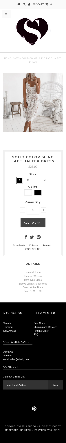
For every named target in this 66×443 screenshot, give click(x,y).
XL (45, 180)
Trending (7, 327)
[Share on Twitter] (32, 238)
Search (7, 323)
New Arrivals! (10, 330)
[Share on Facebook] (26, 238)
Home (7, 58)
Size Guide (19, 245)
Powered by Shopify (47, 430)
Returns (47, 245)
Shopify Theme (47, 426)
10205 (16, 58)
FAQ (36, 334)
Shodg (32, 426)
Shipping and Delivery (45, 327)
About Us (8, 351)
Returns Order (41, 330)
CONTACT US (33, 249)
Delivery (33, 245)
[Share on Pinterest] (39, 238)
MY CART (42, 4)
